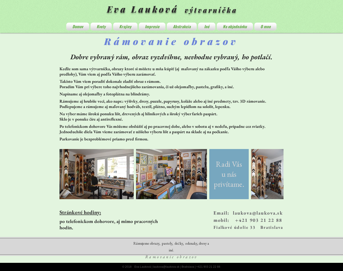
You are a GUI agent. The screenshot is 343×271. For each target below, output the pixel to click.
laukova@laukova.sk (258, 213)
